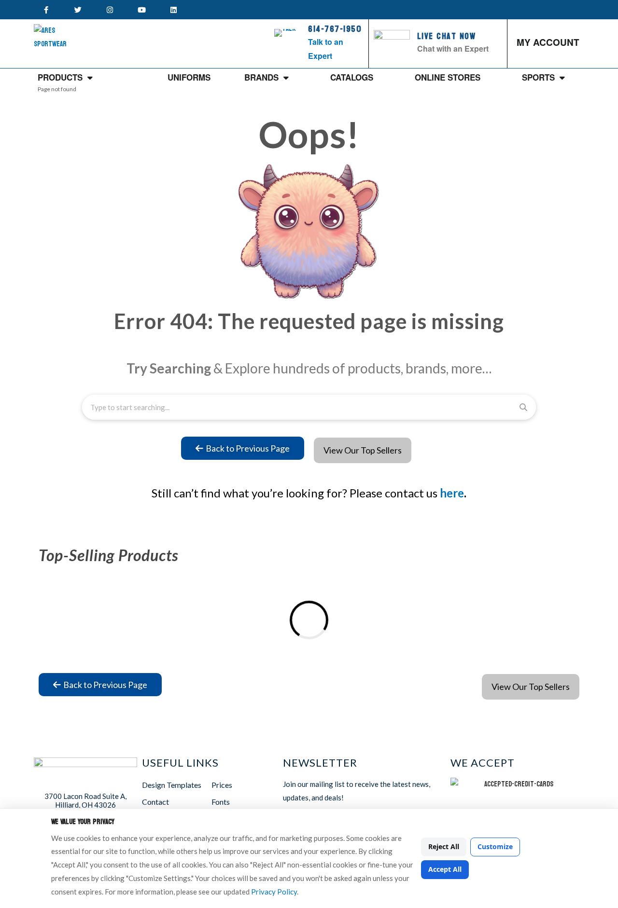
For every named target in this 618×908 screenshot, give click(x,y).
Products (60, 77)
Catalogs (351, 77)
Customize (495, 846)
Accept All (445, 869)
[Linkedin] (173, 9)
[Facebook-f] (46, 9)
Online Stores (447, 77)
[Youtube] (141, 9)
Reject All (443, 846)
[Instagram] (109, 9)
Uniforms (189, 77)
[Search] (523, 407)
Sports (538, 77)
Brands (261, 77)
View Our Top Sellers (362, 450)
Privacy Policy (274, 891)
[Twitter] (77, 9)
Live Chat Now (446, 36)
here (452, 493)
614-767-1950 (335, 29)
